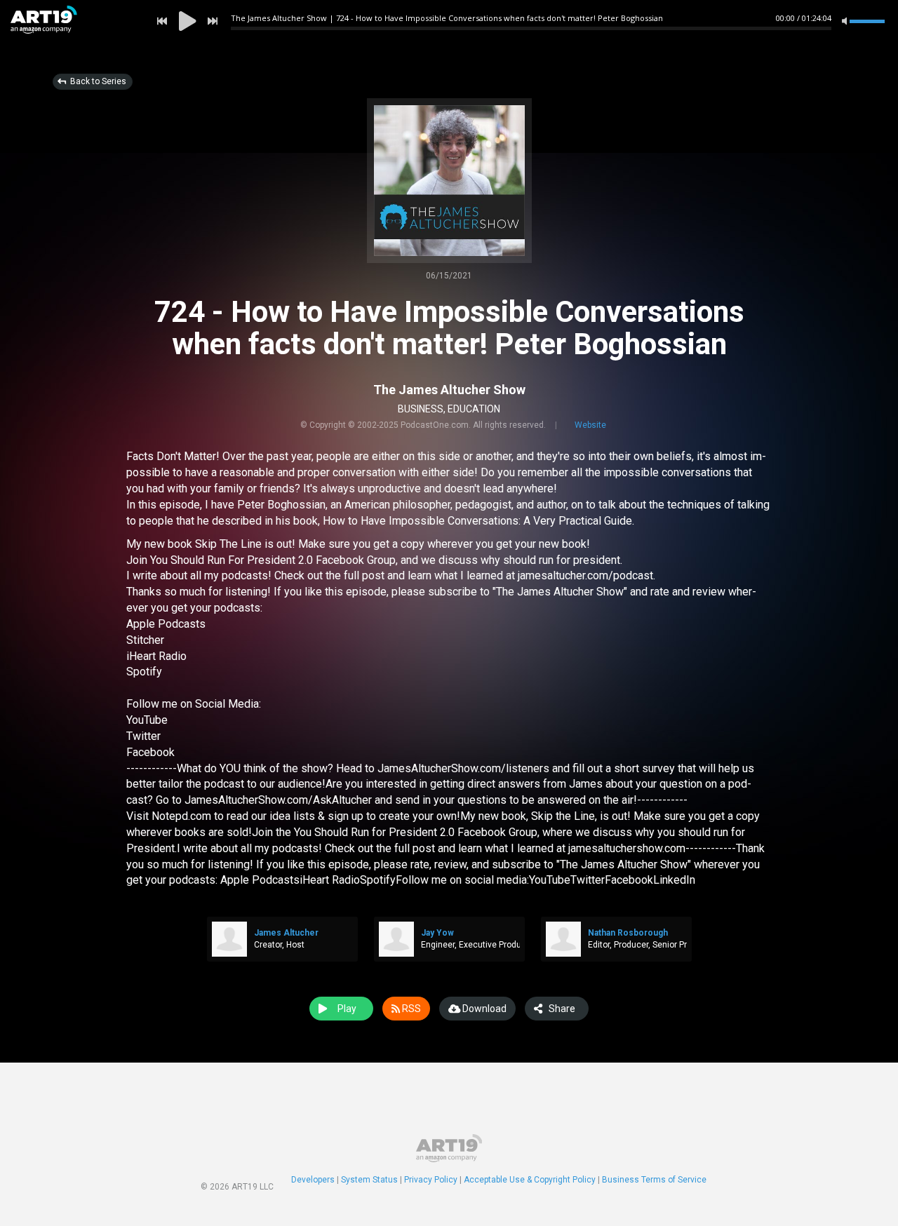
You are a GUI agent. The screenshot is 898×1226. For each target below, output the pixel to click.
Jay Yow (437, 933)
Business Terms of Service (654, 1180)
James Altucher (286, 933)
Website (590, 425)
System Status (369, 1180)
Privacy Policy (430, 1180)
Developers (313, 1180)
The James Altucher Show (449, 389)
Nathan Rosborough (628, 933)
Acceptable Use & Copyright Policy (530, 1180)
